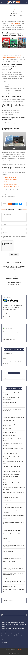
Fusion (3, 55)
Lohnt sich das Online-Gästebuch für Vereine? (14, 500)
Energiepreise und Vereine (9, 586)
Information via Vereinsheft (15, 23)
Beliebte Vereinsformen (8, 518)
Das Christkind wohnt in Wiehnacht (11, 414)
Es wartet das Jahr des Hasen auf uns (12, 405)
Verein (4, 479)
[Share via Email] (20, 204)
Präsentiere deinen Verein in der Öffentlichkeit (14, 565)
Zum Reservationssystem (9, 339)
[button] (2, 269)
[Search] (26, 2)
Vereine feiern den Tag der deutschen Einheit (13, 515)
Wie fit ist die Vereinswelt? (9, 561)
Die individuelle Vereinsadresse (10, 428)
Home (2, 7)
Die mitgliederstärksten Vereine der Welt (12, 578)
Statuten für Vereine (7, 353)
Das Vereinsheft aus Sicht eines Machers (12, 558)
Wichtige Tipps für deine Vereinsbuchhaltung (13, 555)
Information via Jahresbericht (11, 184)
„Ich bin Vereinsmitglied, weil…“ (10, 432)
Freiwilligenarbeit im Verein (9, 435)
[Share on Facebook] (13, 204)
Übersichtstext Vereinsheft (10, 177)
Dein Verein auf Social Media (10, 179)
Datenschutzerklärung (8, 600)
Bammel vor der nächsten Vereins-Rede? (13, 527)
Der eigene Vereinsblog (9, 181)
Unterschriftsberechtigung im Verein (11, 471)
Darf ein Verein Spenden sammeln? (11, 533)
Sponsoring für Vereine (8, 420)
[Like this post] (10, 204)
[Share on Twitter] (16, 204)
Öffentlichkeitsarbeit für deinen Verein (12, 530)
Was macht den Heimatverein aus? (11, 497)
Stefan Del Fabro (14, 15)
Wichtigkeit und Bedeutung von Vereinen (12, 507)
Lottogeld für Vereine (8, 541)
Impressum (20, 649)
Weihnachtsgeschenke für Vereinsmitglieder (13, 417)
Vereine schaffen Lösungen (9, 402)
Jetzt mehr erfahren (7, 316)
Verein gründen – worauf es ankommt (12, 504)
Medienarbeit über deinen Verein (11, 186)
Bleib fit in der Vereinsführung (10, 453)
